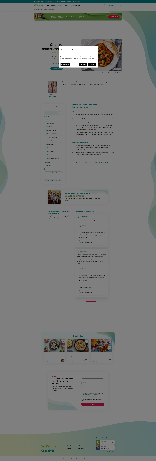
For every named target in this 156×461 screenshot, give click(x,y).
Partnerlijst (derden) (63, 60)
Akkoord (92, 64)
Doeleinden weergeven (65, 64)
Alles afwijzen (83, 64)
